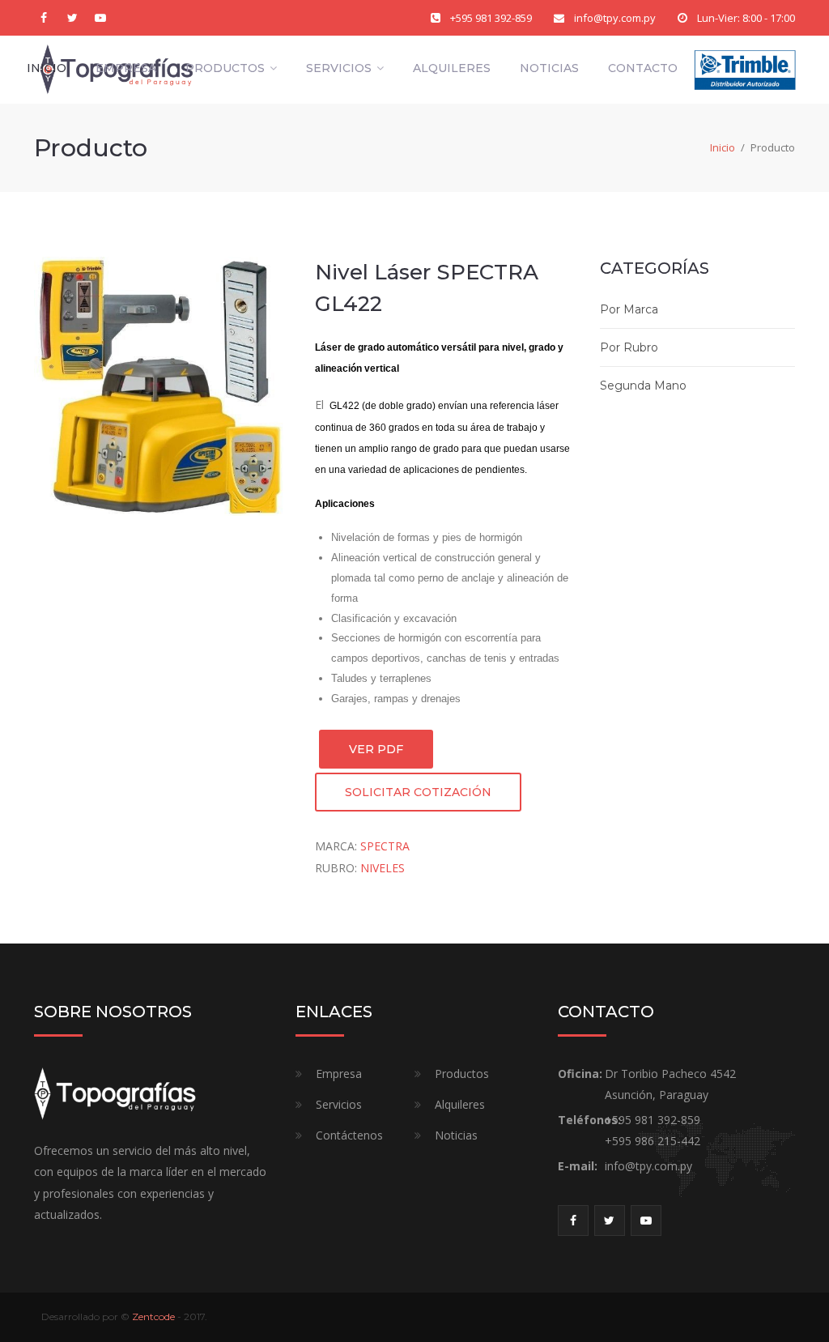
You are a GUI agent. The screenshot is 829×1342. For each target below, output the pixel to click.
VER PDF (376, 749)
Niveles (382, 867)
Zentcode (153, 1316)
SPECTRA (385, 846)
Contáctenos (349, 1135)
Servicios (339, 68)
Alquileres (452, 68)
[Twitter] (72, 18)
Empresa (126, 68)
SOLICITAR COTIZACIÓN (418, 792)
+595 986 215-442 (652, 1140)
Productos (225, 68)
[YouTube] (100, 18)
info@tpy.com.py (615, 18)
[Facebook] (43, 18)
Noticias (549, 68)
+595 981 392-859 (491, 18)
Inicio (46, 68)
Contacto (643, 68)
